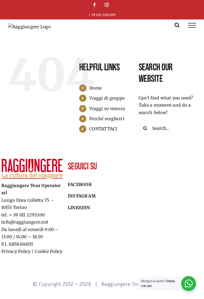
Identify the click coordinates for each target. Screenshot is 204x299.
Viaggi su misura (107, 108)
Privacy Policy (16, 251)
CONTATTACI (103, 128)
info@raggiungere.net (24, 222)
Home (95, 88)
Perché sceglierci (106, 118)
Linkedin (79, 207)
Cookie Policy (48, 251)
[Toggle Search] (177, 25)
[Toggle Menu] (192, 25)
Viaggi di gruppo (107, 98)
